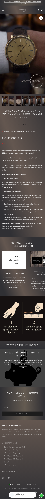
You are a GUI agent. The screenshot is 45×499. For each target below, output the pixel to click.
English (30, 484)
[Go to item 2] (12, 101)
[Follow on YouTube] (9, 478)
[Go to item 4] (25, 101)
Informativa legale (10, 465)
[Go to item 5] (32, 101)
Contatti (6, 462)
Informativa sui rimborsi (11, 450)
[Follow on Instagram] (3, 478)
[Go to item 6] (38, 101)
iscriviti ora (22, 414)
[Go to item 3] (18, 101)
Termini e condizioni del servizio (14, 456)
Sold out (22, 124)
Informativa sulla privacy (12, 453)
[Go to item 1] (5, 101)
